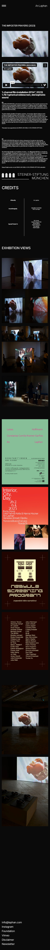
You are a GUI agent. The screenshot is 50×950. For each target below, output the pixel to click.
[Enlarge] (45, 261)
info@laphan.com (12, 922)
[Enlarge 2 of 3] (45, 329)
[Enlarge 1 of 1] (45, 379)
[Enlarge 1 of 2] (21, 292)
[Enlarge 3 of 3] (45, 345)
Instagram (7, 926)
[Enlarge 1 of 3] (21, 329)
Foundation (8, 931)
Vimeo (5, 935)
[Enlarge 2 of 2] (45, 292)
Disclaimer (8, 939)
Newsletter (8, 944)
